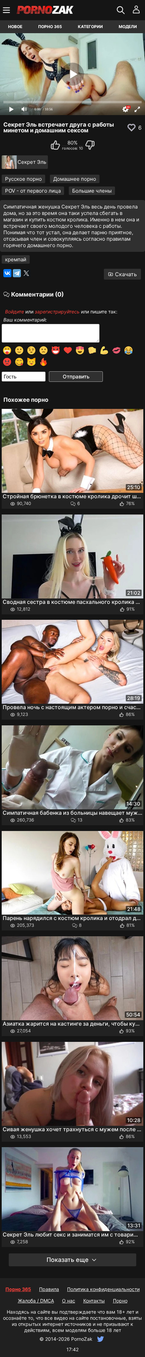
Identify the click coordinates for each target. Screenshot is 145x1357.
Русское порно (23, 179)
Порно (120, 1301)
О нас (68, 1301)
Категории (90, 26)
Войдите (14, 311)
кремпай (15, 259)
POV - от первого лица (33, 191)
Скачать (126, 274)
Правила (49, 1289)
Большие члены (92, 191)
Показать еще (68, 1259)
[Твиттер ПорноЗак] (100, 1339)
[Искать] (121, 10)
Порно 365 (50, 26)
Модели (128, 26)
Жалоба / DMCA (36, 1301)
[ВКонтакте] (7, 273)
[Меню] (7, 10)
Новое (15, 26)
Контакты (94, 1301)
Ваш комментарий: (25, 320)
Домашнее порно (74, 179)
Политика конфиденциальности (103, 1289)
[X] (26, 273)
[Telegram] (17, 273)
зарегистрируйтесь (57, 311)
